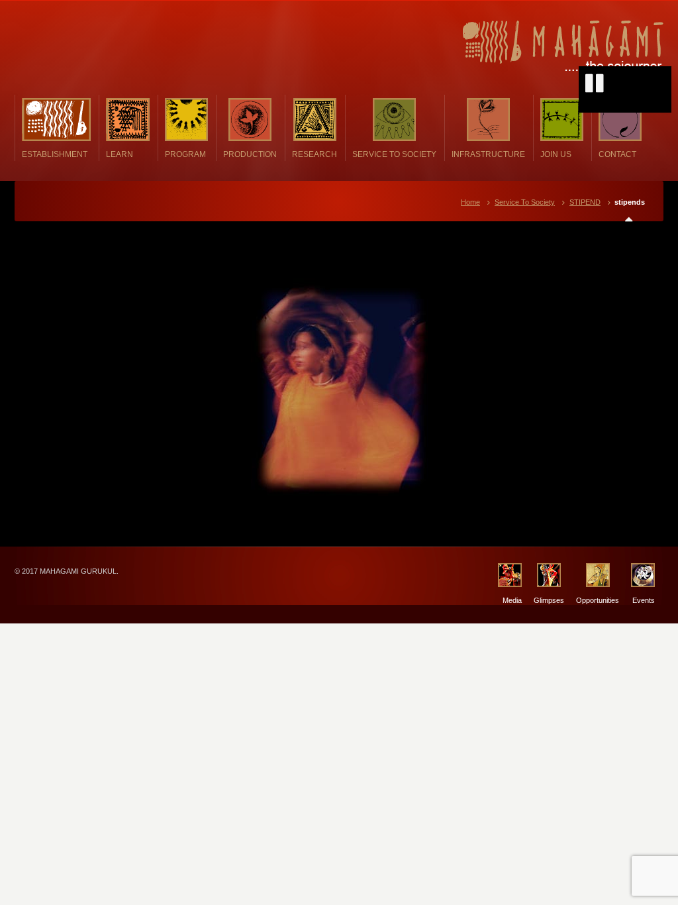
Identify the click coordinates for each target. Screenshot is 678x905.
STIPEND (585, 202)
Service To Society (525, 202)
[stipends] (339, 387)
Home (470, 202)
